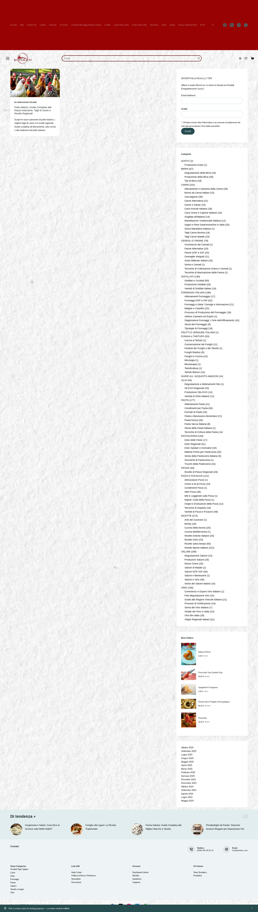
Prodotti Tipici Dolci (205, 54)
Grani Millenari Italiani (196, 260)
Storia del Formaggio (195, 324)
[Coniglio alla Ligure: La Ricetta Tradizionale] (77, 829)
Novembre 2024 (188, 783)
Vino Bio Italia (191, 615)
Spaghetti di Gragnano (208, 687)
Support (135, 882)
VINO (184, 587)
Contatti (107, 25)
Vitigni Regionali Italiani (196, 619)
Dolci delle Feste (193, 440)
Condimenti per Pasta (196, 408)
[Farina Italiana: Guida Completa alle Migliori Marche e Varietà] (137, 829)
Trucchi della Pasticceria (197, 464)
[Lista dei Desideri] (246, 58)
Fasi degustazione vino (196, 595)
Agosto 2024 (187, 794)
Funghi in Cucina (193, 356)
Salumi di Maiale (193, 567)
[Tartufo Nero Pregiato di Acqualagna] (188, 704)
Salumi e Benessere (195, 575)
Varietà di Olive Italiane (196, 396)
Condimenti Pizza (193, 487)
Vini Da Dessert (204, 86)
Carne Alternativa (193, 200)
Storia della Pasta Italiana (198, 428)
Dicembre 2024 (188, 779)
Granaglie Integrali (194, 256)
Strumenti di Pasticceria (197, 460)
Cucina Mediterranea (195, 531)
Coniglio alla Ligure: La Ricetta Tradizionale (100, 827)
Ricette (201, 59)
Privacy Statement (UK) (206, 51)
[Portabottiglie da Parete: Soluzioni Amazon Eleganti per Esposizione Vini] (197, 829)
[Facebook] (225, 25)
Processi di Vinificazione (197, 603)
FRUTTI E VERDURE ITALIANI (198, 332)
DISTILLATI (187, 276)
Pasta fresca (191, 420)
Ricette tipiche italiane (196, 547)
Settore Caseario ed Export (199, 316)
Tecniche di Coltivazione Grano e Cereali (206, 268)
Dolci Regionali (192, 444)
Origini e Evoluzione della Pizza (201, 503)
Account (13, 25)
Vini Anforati (202, 78)
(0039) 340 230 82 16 (205, 850)
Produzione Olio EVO (195, 392)
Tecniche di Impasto (195, 508)
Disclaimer (154, 25)
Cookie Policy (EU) (121, 25)
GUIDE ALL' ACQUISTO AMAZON (199, 376)
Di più (202, 25)
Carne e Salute (192, 204)
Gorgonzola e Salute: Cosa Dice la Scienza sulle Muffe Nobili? (42, 827)
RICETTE (186, 515)
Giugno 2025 (187, 758)
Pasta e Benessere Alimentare (200, 416)
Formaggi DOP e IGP (195, 300)
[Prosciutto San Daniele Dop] (188, 674)
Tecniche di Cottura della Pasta (201, 432)
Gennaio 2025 (188, 776)
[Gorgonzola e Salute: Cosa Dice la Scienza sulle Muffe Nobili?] (16, 829)
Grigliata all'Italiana (194, 216)
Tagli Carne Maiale (194, 236)
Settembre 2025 (188, 751)
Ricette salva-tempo (195, 543)
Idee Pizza (190, 492)
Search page (203, 65)
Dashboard (137, 872)
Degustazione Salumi (195, 555)
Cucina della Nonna (195, 527)
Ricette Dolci (191, 539)
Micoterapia (190, 364)
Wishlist (201, 97)
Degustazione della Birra (197, 173)
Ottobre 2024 (187, 786)
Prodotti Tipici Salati (205, 57)
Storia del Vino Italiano (196, 607)
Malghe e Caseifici (194, 308)
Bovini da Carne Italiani (196, 192)
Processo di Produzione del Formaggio (205, 312)
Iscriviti (188, 131)
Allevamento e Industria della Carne (203, 189)
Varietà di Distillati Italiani (197, 288)
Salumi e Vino (191, 579)
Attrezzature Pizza (194, 480)
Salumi (201, 62)
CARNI (185, 184)
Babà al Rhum (204, 652)
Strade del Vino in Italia (196, 611)
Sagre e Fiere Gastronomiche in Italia (204, 224)
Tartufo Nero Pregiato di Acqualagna (214, 702)
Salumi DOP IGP (193, 571)
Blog (22, 25)
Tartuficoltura (191, 368)
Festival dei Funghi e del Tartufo (201, 348)
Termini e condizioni (205, 75)
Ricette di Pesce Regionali (198, 472)
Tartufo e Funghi (204, 73)
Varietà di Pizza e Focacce (198, 511)
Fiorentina (202, 718)
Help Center (76, 872)
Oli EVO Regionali (194, 388)
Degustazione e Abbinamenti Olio (202, 384)
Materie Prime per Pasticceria (200, 452)
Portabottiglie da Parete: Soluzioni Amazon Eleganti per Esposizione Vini (225, 827)
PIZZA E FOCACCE (192, 476)
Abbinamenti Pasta (194, 404)
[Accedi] (240, 58)
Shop (200, 67)
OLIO (184, 380)
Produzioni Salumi (194, 559)
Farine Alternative (193, 248)
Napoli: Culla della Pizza (197, 499)
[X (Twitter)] (232, 25)
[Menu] (7, 58)
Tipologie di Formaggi (196, 328)
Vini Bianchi (202, 81)
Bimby (187, 523)
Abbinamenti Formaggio (197, 296)
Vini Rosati (202, 91)
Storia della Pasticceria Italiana (201, 456)
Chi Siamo (64, 25)
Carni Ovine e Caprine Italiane (200, 212)
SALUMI (185, 551)
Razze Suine (191, 563)
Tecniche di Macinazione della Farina (204, 272)
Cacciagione (191, 196)
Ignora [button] (252, 908)
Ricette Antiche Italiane (196, 535)
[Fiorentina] (188, 720)
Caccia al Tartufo (193, 340)
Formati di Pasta (193, 412)
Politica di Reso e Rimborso (83, 875)
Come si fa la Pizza (194, 484)
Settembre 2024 (188, 790)
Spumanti (201, 70)
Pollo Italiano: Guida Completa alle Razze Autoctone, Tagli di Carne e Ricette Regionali (32, 110)
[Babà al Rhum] (188, 654)
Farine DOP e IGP (194, 252)
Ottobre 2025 (187, 747)
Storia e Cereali (192, 264)
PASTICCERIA (189, 436)
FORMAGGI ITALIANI (193, 292)
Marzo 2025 (186, 769)
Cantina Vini (31, 25)
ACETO (185, 161)
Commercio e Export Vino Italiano (202, 591)
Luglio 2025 (186, 755)
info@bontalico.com (240, 850)
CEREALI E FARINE (192, 240)
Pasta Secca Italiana (195, 424)
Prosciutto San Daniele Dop (210, 672)
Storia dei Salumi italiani (197, 583)
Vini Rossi (202, 94)
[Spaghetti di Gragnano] (188, 689)
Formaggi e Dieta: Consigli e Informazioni (206, 304)
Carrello (43, 25)
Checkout (52, 25)
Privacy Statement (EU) (187, 25)
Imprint (172, 25)
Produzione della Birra (196, 177)
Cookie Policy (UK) (139, 25)
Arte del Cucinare (193, 519)
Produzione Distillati (195, 284)
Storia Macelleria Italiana (197, 228)
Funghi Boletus (192, 352)
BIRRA (184, 168)
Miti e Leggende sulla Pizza (199, 496)
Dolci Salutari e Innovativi (198, 448)
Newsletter (76, 879)
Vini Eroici (202, 88)
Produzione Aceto (193, 165)
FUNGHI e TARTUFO (192, 336)
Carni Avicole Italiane (26, 102)
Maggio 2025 (187, 762)
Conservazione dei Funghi (198, 344)
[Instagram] (239, 25)
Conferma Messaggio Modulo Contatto (86, 25)
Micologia (189, 360)
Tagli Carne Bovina (194, 232)
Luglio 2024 (186, 797)
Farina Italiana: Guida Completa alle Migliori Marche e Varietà (164, 827)
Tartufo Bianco (192, 372)
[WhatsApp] (246, 25)
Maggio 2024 (187, 801)
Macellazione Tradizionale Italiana (202, 220)
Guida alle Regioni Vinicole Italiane (203, 599)
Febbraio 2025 (188, 772)
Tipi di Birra (190, 180)
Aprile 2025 (186, 765)
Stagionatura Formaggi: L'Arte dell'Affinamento (209, 320)
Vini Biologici (203, 83)
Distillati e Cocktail (194, 280)
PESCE (185, 468)
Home (164, 25)
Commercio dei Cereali (196, 244)
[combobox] (129, 58)
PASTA (185, 400)
